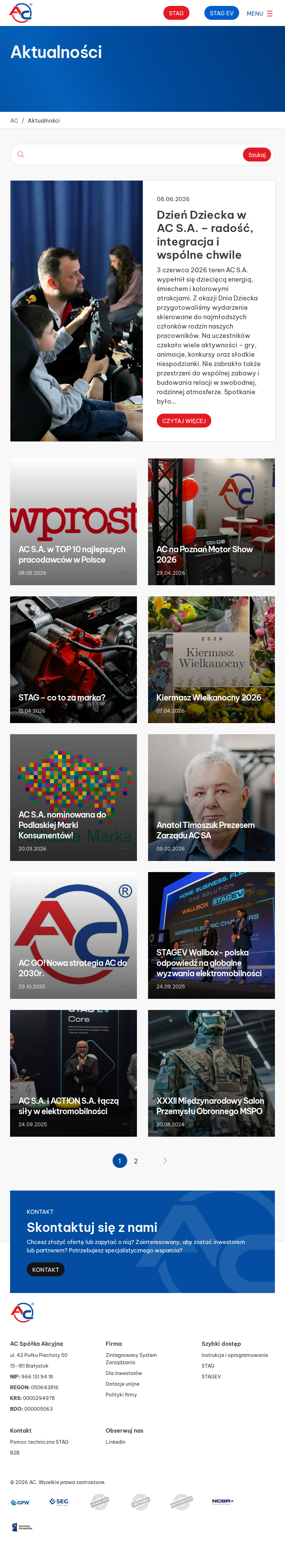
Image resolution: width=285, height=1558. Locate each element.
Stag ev (222, 13)
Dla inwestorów (124, 1372)
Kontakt (45, 1269)
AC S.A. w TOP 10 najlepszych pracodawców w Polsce (71, 554)
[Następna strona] (165, 1160)
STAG (208, 1365)
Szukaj (257, 154)
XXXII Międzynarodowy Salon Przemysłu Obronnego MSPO (210, 1105)
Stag (176, 13)
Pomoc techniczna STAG (39, 1441)
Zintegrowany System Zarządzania (131, 1358)
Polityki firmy (121, 1394)
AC (14, 120)
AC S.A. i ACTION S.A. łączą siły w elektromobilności (68, 1105)
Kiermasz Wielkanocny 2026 (208, 697)
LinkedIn (115, 1441)
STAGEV (211, 1376)
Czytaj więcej (184, 420)
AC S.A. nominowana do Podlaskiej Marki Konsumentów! (62, 824)
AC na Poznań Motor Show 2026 (204, 554)
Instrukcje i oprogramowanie (235, 1354)
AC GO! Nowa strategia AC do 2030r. (72, 967)
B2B (14, 1452)
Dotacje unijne (122, 1383)
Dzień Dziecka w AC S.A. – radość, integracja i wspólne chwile (205, 233)
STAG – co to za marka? (61, 697)
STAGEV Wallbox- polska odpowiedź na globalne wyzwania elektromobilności (209, 962)
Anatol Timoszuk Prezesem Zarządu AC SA (205, 829)
